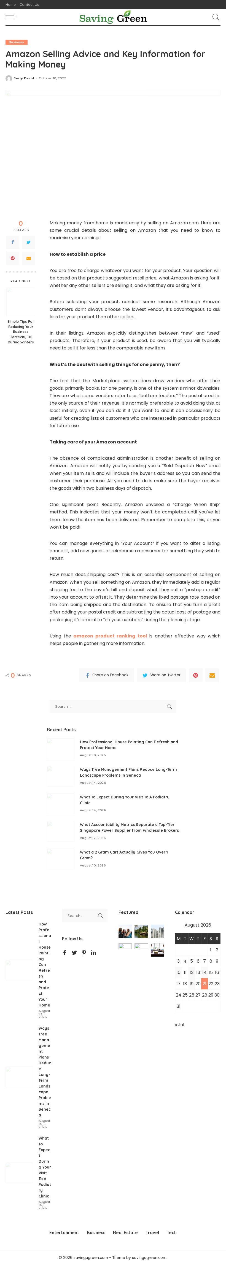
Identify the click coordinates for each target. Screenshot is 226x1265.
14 (204, 972)
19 (191, 984)
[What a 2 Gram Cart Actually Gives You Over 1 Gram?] (60, 859)
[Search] (214, 17)
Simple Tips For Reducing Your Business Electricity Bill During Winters (20, 331)
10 (178, 972)
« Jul (179, 1025)
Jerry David (24, 78)
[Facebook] (12, 242)
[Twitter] (28, 242)
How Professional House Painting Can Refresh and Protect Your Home (45, 965)
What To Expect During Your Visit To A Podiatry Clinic (45, 1167)
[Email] (28, 258)
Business (16, 42)
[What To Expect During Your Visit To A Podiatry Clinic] (60, 803)
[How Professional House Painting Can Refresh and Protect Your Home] (60, 748)
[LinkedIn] (93, 953)
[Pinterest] (12, 258)
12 (191, 972)
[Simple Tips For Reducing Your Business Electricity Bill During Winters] (20, 301)
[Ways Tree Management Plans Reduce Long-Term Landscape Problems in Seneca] (60, 776)
